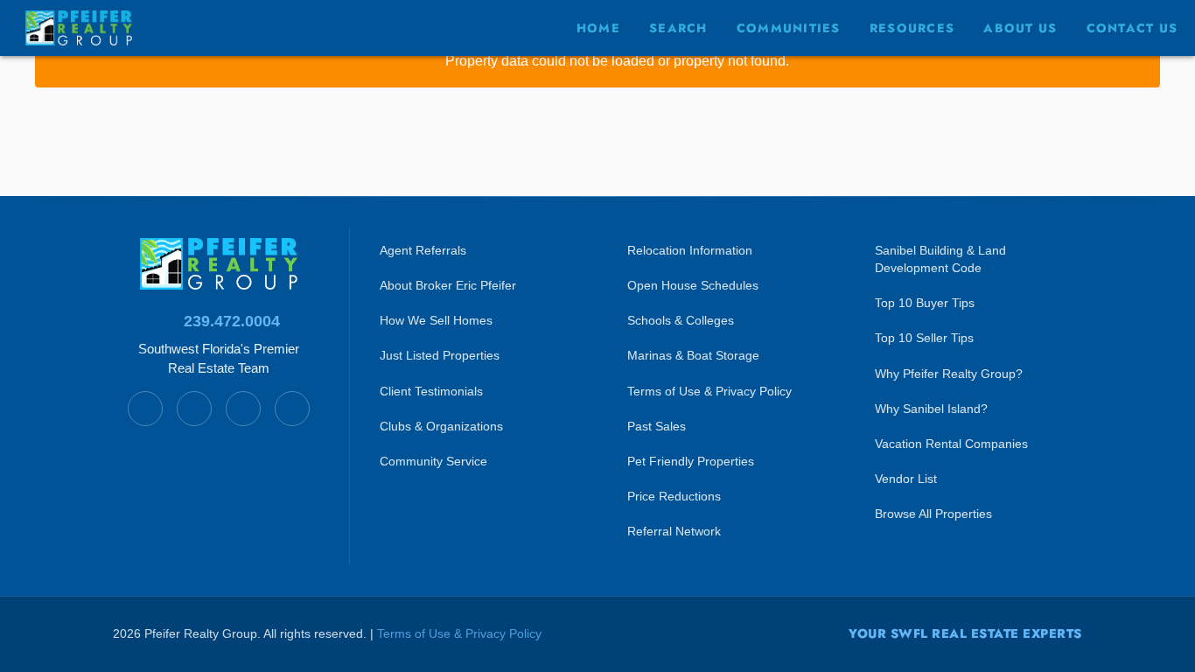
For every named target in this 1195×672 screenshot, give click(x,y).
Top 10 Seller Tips (924, 338)
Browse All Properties (933, 514)
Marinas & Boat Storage (693, 355)
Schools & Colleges (680, 320)
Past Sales (656, 426)
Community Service (433, 461)
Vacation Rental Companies (951, 444)
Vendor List (906, 479)
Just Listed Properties (440, 355)
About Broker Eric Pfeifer (448, 285)
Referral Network (674, 531)
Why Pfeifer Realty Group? (949, 374)
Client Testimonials (431, 391)
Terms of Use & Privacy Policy (709, 391)
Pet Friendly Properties (690, 461)
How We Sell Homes (436, 320)
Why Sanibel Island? (931, 409)
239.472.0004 (232, 321)
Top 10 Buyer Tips (925, 303)
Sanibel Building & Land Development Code (940, 259)
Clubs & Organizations (441, 426)
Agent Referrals (423, 250)
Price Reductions (674, 496)
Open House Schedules (692, 285)
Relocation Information (689, 250)
